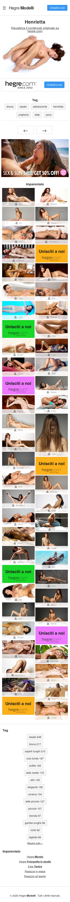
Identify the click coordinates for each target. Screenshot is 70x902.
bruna (10, 106)
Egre (35, 866)
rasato (23, 106)
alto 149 (35, 780)
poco (49, 115)
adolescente (40, 106)
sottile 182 (35, 765)
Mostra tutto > (35, 843)
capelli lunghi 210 (35, 751)
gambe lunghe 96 (35, 823)
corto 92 (35, 830)
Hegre (21, 8)
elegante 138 (35, 787)
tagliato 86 (35, 837)
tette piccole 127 (35, 801)
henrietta (58, 106)
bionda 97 (35, 816)
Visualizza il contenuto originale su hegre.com (35, 29)
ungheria (23, 115)
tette (37, 115)
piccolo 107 (35, 808)
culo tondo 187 (35, 758)
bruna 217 (35, 744)
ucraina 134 (35, 794)
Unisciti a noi (57, 8)
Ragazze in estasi (35, 871)
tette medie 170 (35, 773)
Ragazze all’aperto (35, 876)
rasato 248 (35, 737)
